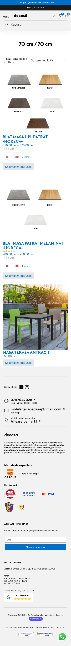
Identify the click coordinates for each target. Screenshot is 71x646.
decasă (20, 15)
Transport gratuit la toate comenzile (35, 2)
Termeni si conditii (44, 627)
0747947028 (35, 8)
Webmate (34, 618)
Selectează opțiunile (18, 166)
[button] (62, 637)
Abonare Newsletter (35, 546)
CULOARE (9, 149)
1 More (25, 266)
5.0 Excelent (22, 595)
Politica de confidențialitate (19, 627)
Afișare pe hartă (24, 421)
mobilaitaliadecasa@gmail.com (36, 409)
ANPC (59, 627)
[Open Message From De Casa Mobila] (62, 637)
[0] (60, 15)
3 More (25, 156)
